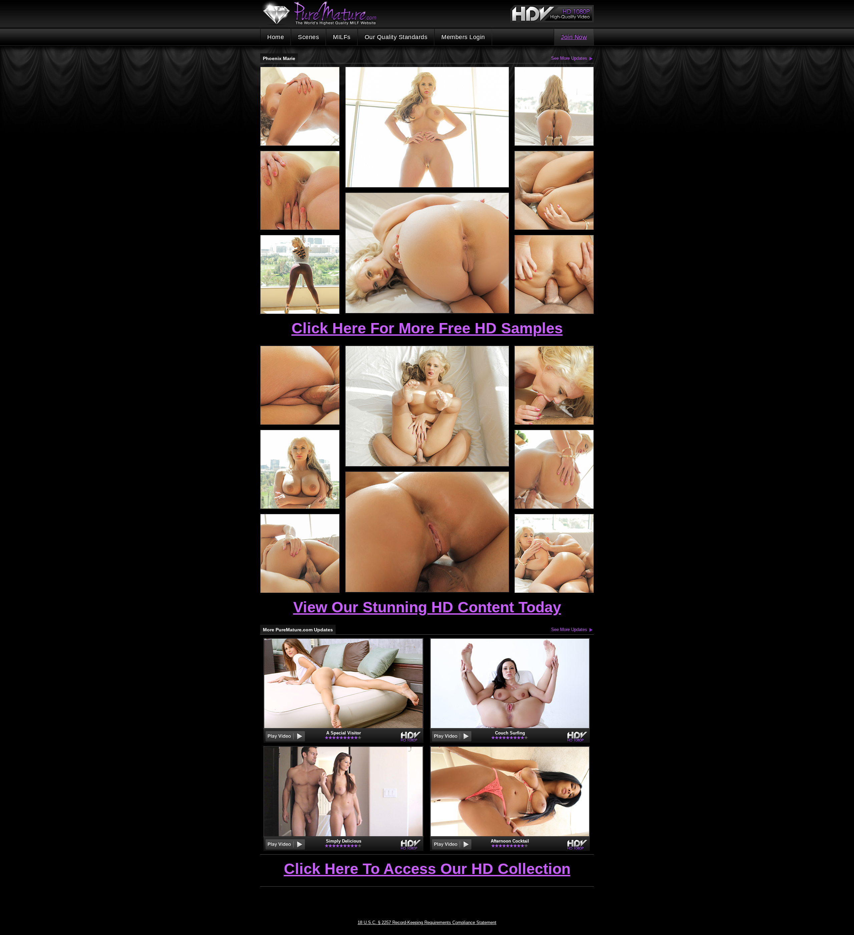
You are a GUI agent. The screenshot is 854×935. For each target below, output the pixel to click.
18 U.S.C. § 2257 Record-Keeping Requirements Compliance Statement (427, 922)
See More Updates (569, 58)
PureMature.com (323, 13)
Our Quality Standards (396, 37)
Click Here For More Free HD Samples (427, 328)
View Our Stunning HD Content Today (427, 607)
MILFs (342, 37)
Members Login (463, 37)
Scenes (308, 37)
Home (275, 37)
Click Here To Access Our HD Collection (427, 869)
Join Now (574, 37)
